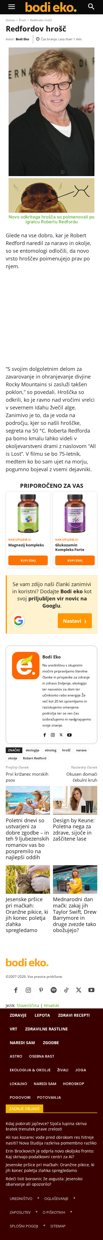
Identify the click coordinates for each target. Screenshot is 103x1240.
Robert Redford (34, 758)
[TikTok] (66, 990)
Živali (22, 20)
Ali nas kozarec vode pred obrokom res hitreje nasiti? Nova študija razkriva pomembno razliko (51, 1140)
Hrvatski (51, 1005)
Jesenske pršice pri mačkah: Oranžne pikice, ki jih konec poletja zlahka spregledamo (27, 915)
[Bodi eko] (51, 7)
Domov (10, 20)
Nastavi (75, 620)
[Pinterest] (41, 990)
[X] (61, 733)
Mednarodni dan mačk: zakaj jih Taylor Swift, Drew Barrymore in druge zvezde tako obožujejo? (74, 915)
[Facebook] (44, 733)
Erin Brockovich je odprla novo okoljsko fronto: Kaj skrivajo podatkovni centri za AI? (50, 1153)
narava (81, 750)
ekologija (32, 750)
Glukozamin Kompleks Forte (69, 547)
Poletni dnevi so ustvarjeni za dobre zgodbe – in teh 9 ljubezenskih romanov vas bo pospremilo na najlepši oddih (27, 839)
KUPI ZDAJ (28, 560)
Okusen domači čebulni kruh (81, 777)
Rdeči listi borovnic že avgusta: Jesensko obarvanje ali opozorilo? (44, 1181)
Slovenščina (28, 1005)
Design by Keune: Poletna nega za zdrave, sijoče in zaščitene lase (74, 829)
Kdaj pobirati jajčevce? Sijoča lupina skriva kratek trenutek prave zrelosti (46, 1126)
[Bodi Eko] (25, 695)
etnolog (50, 750)
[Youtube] (69, 733)
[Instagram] (53, 733)
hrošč (66, 750)
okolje (12, 758)
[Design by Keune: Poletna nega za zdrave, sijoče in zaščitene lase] (75, 800)
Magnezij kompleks (26, 545)
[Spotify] (53, 990)
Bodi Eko (22, 39)
